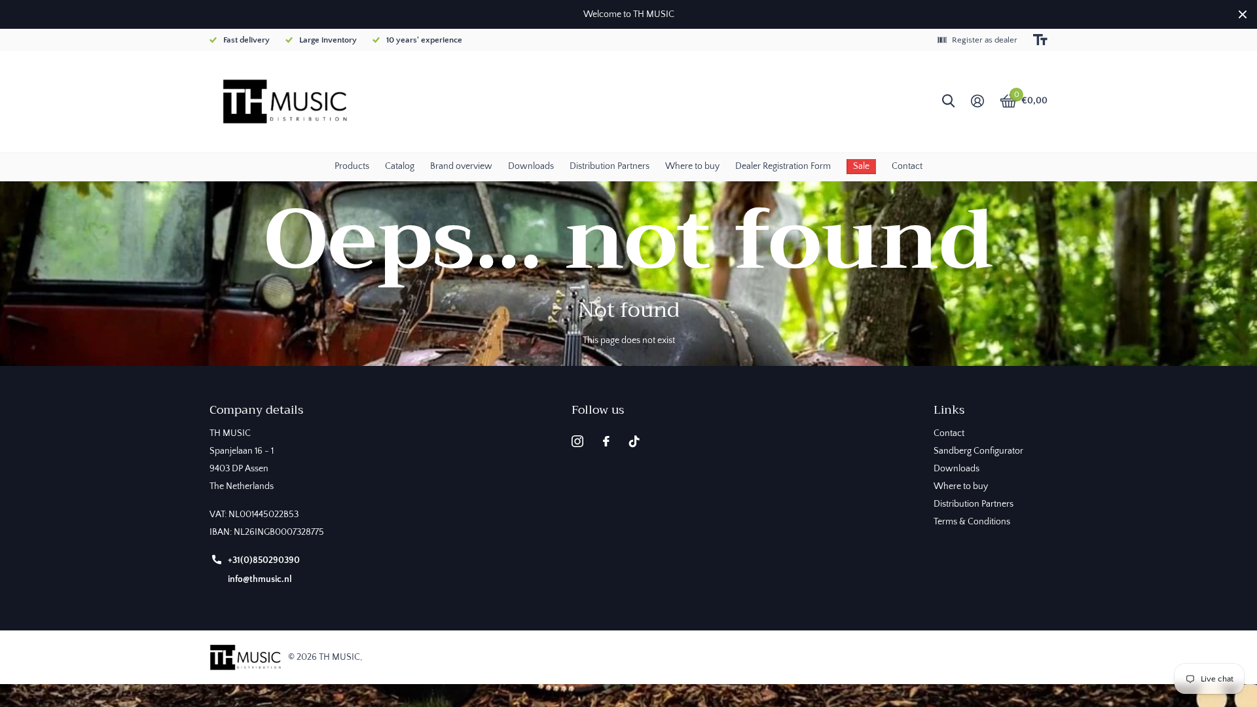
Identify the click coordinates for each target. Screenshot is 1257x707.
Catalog (399, 166)
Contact (907, 166)
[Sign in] (977, 101)
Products (352, 166)
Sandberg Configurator (978, 451)
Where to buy (692, 166)
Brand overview (461, 166)
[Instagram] (577, 441)
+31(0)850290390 (264, 560)
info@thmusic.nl (260, 579)
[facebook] (606, 441)
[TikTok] (634, 441)
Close (1242, 14)
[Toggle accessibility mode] (1040, 39)
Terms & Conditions (972, 522)
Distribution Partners (609, 166)
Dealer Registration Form (783, 166)
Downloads (531, 166)
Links (949, 409)
